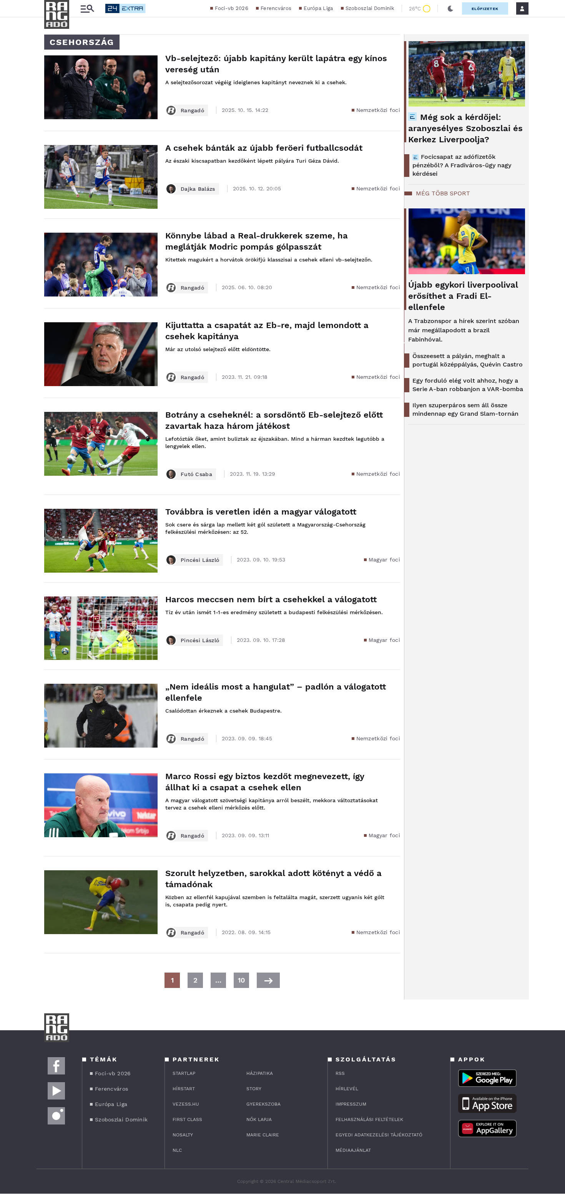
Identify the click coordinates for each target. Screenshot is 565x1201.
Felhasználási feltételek (369, 1119)
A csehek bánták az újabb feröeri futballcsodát (263, 148)
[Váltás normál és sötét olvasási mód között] (450, 8)
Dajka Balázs (198, 189)
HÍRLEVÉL (347, 1088)
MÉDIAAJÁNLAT (353, 1150)
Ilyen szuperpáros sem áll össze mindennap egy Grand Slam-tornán (465, 409)
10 (241, 980)
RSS (340, 1073)
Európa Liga (318, 8)
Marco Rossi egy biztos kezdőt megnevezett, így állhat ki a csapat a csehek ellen (264, 781)
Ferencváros (276, 8)
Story (253, 1088)
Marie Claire (262, 1135)
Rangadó (192, 110)
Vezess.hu (186, 1104)
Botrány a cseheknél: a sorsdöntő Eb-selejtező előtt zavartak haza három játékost (274, 420)
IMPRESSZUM (351, 1104)
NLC (177, 1150)
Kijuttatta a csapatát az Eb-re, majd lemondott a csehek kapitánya (267, 330)
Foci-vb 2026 (231, 8)
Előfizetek (485, 9)
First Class (187, 1119)
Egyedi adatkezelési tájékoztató (379, 1135)
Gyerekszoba (263, 1104)
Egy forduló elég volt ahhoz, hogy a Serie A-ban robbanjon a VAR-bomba (467, 385)
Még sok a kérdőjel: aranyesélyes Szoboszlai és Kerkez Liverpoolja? (465, 128)
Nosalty (183, 1135)
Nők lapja (259, 1119)
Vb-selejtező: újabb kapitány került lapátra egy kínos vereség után (276, 63)
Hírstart (184, 1088)
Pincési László (200, 560)
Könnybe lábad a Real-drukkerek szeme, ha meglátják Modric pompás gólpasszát (256, 241)
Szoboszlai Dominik (370, 8)
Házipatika (259, 1073)
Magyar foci (384, 559)
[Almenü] (87, 8)
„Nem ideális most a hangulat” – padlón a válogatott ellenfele (275, 692)
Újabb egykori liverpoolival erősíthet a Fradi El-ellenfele (463, 296)
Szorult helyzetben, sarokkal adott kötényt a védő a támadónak (273, 878)
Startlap (184, 1073)
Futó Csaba (196, 474)
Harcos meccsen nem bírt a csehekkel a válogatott (271, 599)
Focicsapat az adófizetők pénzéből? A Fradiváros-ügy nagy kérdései (461, 165)
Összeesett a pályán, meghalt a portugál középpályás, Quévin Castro (467, 360)
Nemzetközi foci (378, 110)
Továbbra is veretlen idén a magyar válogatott (260, 511)
